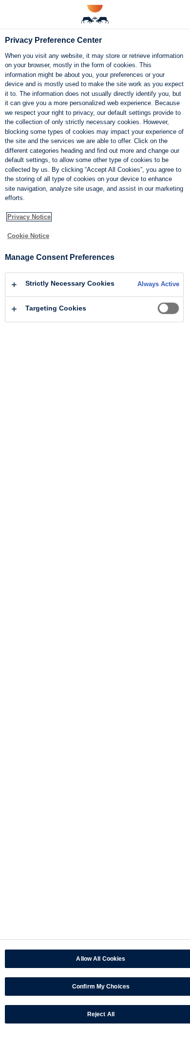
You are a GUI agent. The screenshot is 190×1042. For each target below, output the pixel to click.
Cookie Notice (28, 235)
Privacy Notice (29, 216)
